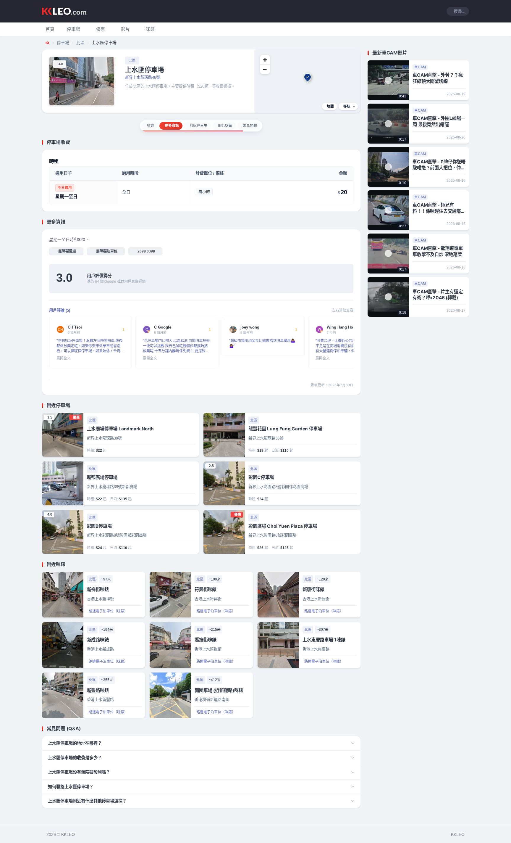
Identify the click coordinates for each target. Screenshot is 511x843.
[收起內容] (356, 142)
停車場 (63, 42)
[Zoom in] (265, 60)
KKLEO (458, 834)
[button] (73, 29)
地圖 (330, 106)
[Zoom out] (265, 69)
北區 (80, 42)
